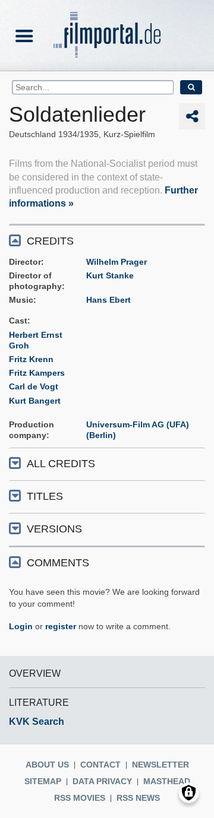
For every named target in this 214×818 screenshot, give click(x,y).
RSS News (138, 798)
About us (47, 764)
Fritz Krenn (31, 359)
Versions (54, 529)
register (60, 626)
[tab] (107, 240)
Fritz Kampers (37, 373)
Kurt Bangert (35, 400)
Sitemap (42, 781)
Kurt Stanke (110, 275)
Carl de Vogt (33, 386)
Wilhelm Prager (116, 262)
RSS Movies (79, 798)
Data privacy (102, 781)
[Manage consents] (188, 792)
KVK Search (36, 721)
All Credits (61, 464)
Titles (45, 496)
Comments (58, 563)
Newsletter (160, 764)
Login (21, 626)
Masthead (166, 781)
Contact (100, 764)
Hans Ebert (108, 300)
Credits (50, 241)
